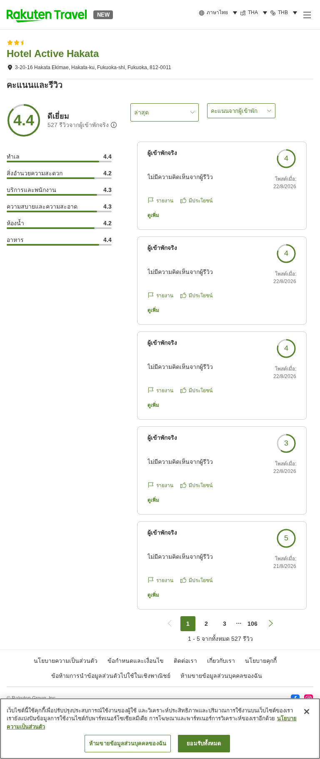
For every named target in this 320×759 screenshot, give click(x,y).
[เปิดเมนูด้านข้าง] (306, 14)
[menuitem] (219, 13)
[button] (47, 14)
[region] (160, 728)
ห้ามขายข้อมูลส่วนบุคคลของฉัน (221, 675)
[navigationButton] (169, 623)
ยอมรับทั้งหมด (204, 743)
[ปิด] (307, 711)
